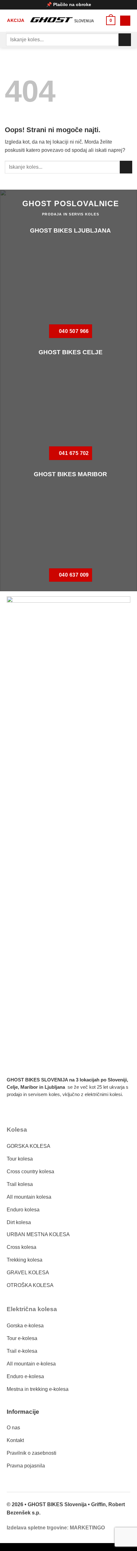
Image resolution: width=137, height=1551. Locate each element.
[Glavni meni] (125, 21)
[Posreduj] (125, 39)
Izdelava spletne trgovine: (37, 1527)
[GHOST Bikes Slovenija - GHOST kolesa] (66, 20)
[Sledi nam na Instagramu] (31, 1113)
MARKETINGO (87, 1527)
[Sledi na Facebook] (15, 1113)
